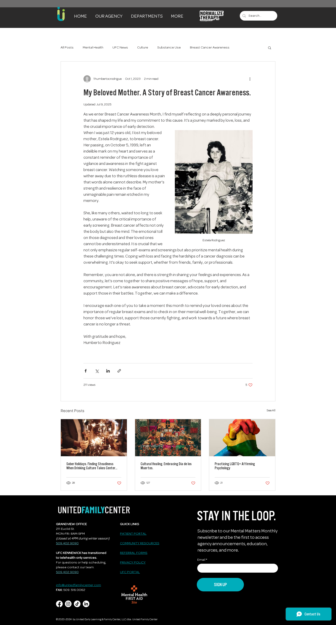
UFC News (120, 47)
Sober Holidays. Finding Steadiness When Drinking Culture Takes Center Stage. (90, 466)
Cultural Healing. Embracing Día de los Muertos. (166, 466)
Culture (142, 47)
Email (201, 559)
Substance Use (169, 47)
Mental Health (93, 47)
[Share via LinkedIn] (108, 371)
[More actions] (250, 79)
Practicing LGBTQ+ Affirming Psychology (235, 466)
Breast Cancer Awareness (209, 47)
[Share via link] (119, 371)
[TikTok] (77, 604)
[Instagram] (68, 604)
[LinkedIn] (86, 604)
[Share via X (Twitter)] (97, 371)
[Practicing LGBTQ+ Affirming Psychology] (242, 437)
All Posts (67, 47)
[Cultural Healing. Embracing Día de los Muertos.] (168, 437)
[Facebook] (59, 604)
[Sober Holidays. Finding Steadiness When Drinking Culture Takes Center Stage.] (94, 437)
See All (271, 410)
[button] (110, 15)
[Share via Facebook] (85, 371)
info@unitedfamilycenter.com (78, 585)
